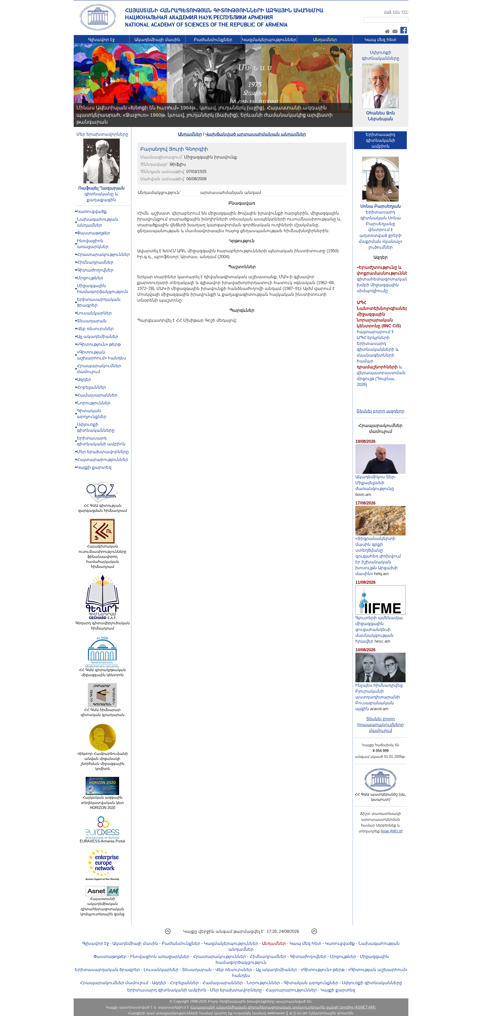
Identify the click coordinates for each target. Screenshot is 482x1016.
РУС (405, 12)
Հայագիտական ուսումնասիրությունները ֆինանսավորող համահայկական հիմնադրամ (102, 556)
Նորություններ (93, 402)
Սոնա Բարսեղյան (380, 206)
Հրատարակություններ (103, 254)
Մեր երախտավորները (102, 134)
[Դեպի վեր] (167, 933)
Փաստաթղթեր (93, 232)
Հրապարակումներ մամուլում (114, 982)
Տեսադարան (92, 320)
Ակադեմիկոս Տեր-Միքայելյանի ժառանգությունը (375, 482)
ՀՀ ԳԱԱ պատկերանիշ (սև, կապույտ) (380, 796)
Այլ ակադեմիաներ (97, 336)
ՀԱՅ (387, 12)
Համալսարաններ (97, 395)
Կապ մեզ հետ (380, 39)
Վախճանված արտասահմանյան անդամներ (255, 134)
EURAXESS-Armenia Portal (102, 841)
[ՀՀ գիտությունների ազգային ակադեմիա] (98, 29)
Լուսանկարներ (94, 313)
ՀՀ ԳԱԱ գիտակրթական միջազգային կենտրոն (102, 672)
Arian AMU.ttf (392, 831)
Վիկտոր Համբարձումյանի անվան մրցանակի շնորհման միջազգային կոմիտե (102, 761)
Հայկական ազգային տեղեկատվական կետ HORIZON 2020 (102, 802)
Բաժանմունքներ (213, 39)
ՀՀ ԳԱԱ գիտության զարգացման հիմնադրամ (102, 508)
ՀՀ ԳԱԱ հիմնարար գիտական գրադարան (102, 712)
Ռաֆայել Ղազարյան (101, 188)
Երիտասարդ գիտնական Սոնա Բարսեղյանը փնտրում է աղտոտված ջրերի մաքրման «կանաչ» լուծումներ (380, 229)
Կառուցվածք (92, 211)
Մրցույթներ (90, 277)
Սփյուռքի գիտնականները (372, 982)
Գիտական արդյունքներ (311, 982)
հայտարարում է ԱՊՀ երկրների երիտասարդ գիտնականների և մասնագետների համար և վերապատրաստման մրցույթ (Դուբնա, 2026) (384, 330)
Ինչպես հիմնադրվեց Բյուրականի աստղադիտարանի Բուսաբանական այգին (379, 697)
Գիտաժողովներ (95, 270)
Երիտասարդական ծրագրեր (107, 969)
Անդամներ (325, 39)
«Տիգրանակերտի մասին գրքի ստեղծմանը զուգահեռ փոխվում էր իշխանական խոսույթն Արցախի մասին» (378, 556)
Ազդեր (84, 379)
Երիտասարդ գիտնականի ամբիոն (166, 990)
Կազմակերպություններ (269, 39)
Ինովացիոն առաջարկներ (159, 956)
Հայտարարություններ (102, 459)
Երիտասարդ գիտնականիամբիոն (380, 140)
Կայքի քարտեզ (94, 467)
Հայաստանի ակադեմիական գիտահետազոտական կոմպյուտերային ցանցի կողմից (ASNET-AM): (283, 1007)
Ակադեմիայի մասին (157, 39)
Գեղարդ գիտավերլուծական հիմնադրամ (102, 625)
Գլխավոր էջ (101, 39)
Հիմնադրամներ (95, 262)
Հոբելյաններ (91, 387)
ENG (396, 12)
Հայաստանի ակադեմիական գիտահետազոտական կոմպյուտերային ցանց (102, 906)
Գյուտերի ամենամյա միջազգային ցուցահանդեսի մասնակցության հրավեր (379, 629)
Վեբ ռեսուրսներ (95, 328)
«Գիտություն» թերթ (99, 344)
